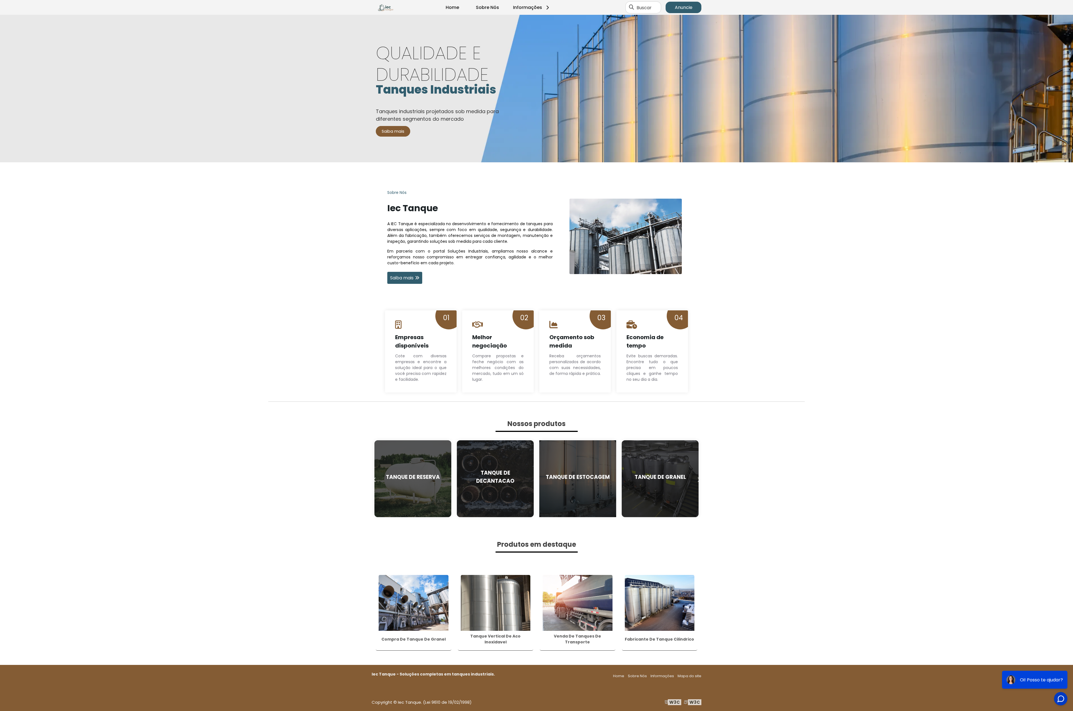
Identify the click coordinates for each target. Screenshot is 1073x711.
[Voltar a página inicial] (385, 7)
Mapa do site (689, 676)
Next (698, 478)
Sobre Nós (487, 7)
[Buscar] (631, 7)
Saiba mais (393, 131)
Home (452, 7)
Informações (527, 7)
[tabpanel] (536, 88)
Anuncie (683, 7)
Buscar (644, 7)
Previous (374, 478)
